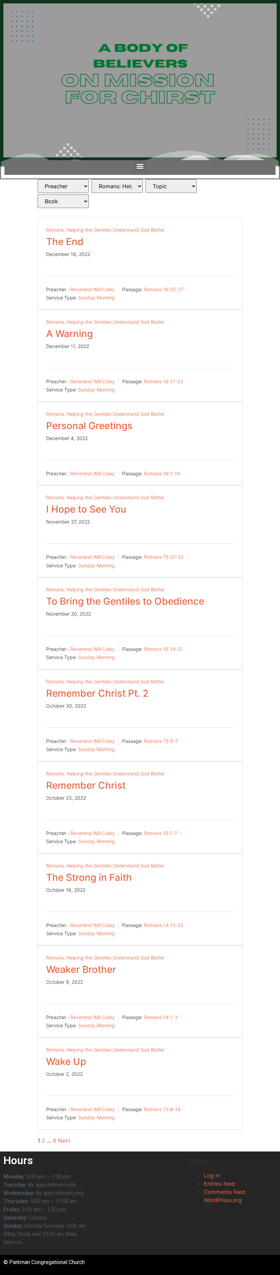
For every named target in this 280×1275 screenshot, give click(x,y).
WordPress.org (223, 1200)
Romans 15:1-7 (160, 833)
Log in (212, 1175)
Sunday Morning (96, 297)
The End (65, 241)
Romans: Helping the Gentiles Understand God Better (105, 230)
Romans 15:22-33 (164, 557)
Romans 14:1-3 (161, 1017)
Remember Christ (86, 785)
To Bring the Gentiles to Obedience (125, 601)
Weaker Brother (81, 969)
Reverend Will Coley (92, 289)
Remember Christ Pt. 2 (97, 693)
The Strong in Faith (89, 877)
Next (64, 1140)
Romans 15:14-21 (163, 649)
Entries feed (219, 1183)
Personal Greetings (89, 426)
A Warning (69, 333)
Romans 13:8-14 (162, 1109)
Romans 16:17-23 (163, 381)
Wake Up (66, 1061)
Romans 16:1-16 (162, 473)
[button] (140, 165)
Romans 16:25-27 (163, 289)
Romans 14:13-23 (163, 925)
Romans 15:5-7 (161, 741)
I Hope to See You (86, 509)
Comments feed (224, 1191)
